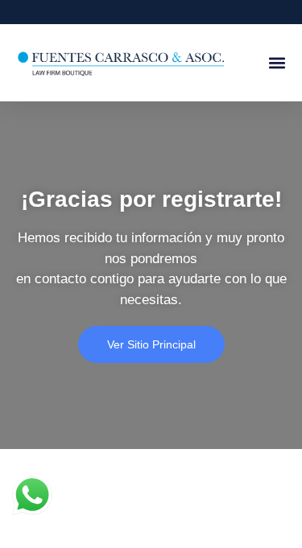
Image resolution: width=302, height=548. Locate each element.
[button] (276, 63)
